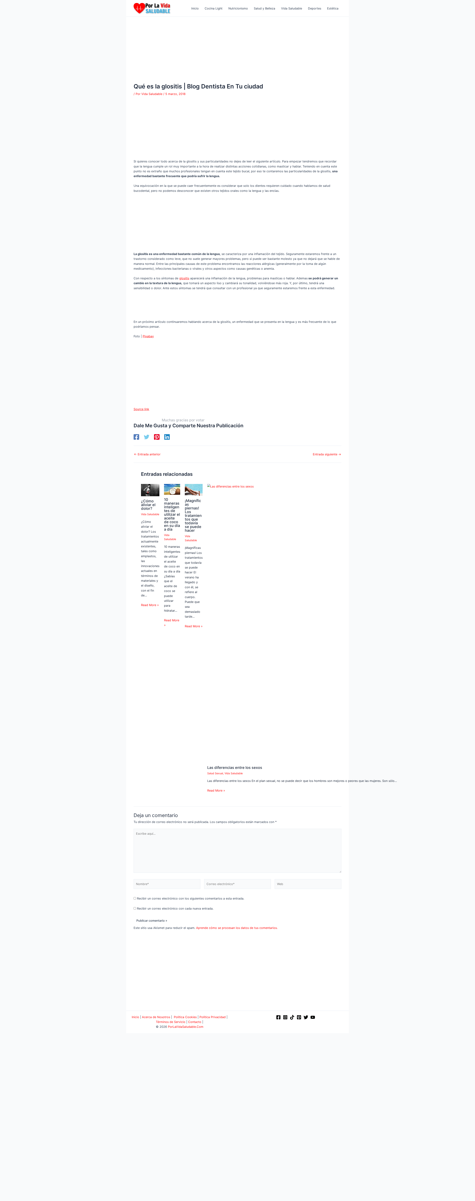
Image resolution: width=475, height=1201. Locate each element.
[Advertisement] (237, 55)
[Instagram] (285, 1017)
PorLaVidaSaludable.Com (185, 1027)
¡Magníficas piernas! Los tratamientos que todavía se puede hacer (193, 515)
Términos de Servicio (170, 1022)
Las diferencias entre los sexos (234, 767)
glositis (184, 278)
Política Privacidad (212, 1017)
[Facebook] (136, 437)
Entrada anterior (147, 454)
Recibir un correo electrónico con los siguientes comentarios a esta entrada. (190, 898)
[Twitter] (146, 437)
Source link (141, 409)
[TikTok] (292, 1017)
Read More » (150, 605)
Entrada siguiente (327, 454)
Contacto (194, 1022)
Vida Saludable (150, 514)
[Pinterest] (157, 437)
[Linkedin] (167, 437)
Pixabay (148, 336)
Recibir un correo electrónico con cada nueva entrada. (175, 908)
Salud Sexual (215, 773)
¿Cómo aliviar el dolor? (148, 505)
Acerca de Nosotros (156, 1017)
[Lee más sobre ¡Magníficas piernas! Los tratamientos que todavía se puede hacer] (194, 489)
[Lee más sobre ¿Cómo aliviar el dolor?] (150, 490)
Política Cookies (185, 1017)
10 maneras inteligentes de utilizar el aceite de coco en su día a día (172, 514)
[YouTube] (312, 1017)
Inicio (135, 1017)
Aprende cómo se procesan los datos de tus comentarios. (237, 928)
